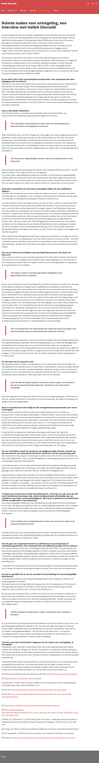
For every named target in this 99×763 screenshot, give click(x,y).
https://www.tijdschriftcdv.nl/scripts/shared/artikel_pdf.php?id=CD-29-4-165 (43, 738)
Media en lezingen (44, 10)
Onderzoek (23, 10)
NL (93, 3)
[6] (14, 561)
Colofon (3, 757)
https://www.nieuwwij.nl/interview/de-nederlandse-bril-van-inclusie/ (39, 690)
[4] (55, 488)
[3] (44, 423)
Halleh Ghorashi (8, 3)
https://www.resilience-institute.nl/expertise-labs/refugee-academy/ (32, 705)
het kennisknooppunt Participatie (63, 674)
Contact (56, 10)
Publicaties (11, 10)
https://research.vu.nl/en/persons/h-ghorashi (22, 678)
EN (96, 3)
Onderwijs (32, 10)
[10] (65, 670)
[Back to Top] (95, 759)
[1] (65, 60)
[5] (41, 551)
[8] (27, 649)
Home (3, 10)
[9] (48, 649)
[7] (52, 589)
